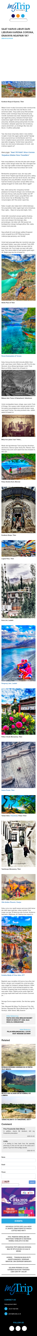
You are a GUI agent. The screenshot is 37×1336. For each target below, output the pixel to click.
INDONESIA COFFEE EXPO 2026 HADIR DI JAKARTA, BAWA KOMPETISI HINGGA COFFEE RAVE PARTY (18, 1228)
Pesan (3, 1172)
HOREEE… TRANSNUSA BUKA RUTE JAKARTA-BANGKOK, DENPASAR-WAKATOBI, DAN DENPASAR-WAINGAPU (18, 1259)
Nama (3, 1157)
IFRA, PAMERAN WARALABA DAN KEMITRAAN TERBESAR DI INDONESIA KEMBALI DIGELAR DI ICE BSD (18, 1239)
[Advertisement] (18, 59)
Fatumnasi (14, 816)
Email (3, 1165)
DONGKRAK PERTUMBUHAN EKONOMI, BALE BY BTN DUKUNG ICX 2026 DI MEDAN (18, 1249)
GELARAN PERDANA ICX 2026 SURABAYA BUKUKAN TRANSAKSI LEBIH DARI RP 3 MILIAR (18, 1270)
